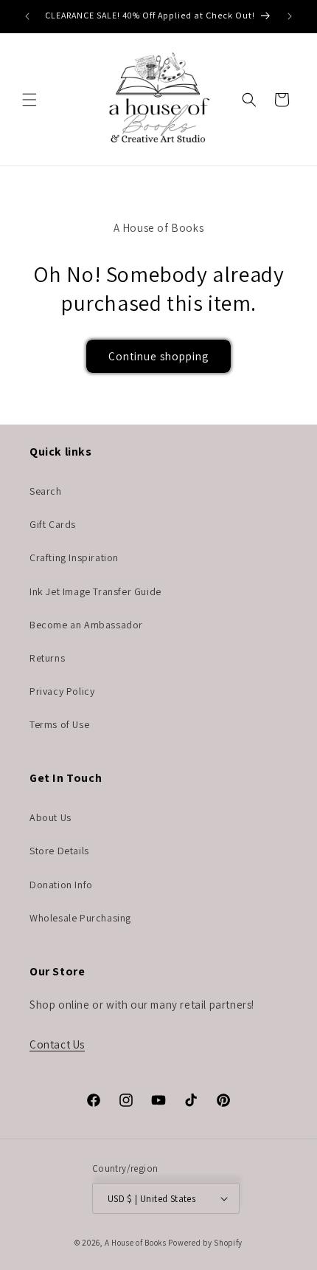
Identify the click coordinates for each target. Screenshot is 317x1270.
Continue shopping (158, 356)
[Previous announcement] (27, 16)
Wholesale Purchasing (80, 917)
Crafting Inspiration (74, 557)
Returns (47, 658)
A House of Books (136, 1243)
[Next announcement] (290, 16)
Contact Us (57, 1044)
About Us (50, 817)
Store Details (59, 850)
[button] (29, 99)
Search (45, 491)
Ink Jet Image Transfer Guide (95, 591)
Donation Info (61, 884)
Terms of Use (59, 724)
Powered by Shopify (205, 1243)
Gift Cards (52, 524)
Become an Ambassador (86, 624)
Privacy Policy (61, 691)
